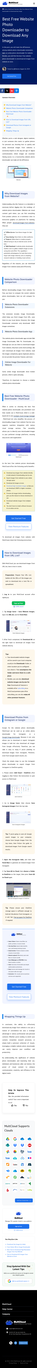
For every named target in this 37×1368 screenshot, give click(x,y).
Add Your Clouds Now (22, 1200)
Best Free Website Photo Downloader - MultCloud (19, 113)
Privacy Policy (13, 1363)
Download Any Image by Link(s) (16, 1244)
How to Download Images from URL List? (18, 121)
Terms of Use (24, 1363)
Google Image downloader (11, 737)
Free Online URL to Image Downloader (18, 1247)
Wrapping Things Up (12, 131)
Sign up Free (18, 1226)
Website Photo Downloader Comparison (19, 108)
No (27, 1105)
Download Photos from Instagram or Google (18, 126)
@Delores (17, 69)
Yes (15, 1105)
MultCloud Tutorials (13, 9)
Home (5, 9)
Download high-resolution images (16, 486)
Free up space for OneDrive (23, 917)
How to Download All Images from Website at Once (17, 1255)
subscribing (21, 688)
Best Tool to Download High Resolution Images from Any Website (18, 1251)
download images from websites (23, 223)
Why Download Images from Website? (18, 105)
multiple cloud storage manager (24, 416)
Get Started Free (11, 76)
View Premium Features (18, 526)
